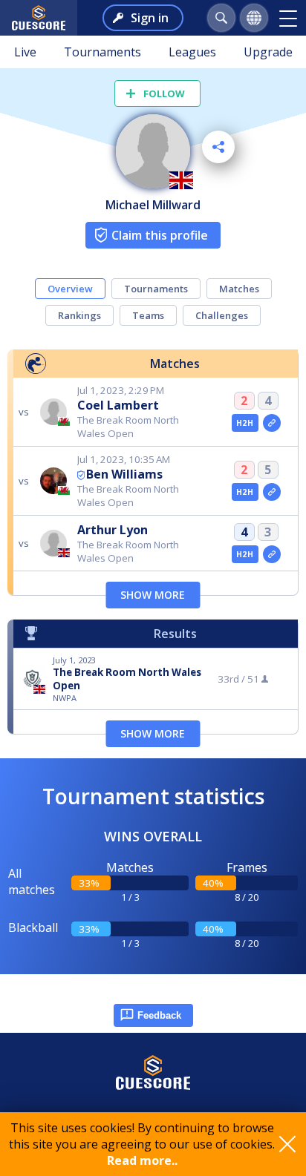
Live (25, 52)
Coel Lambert (118, 405)
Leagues (192, 52)
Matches (239, 288)
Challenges (221, 315)
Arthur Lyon (112, 530)
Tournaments (102, 52)
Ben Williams (124, 474)
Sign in (150, 18)
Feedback (159, 1015)
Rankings (79, 315)
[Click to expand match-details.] (272, 423)
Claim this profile (159, 235)
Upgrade (268, 52)
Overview (70, 288)
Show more (152, 595)
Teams (148, 315)
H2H (244, 423)
